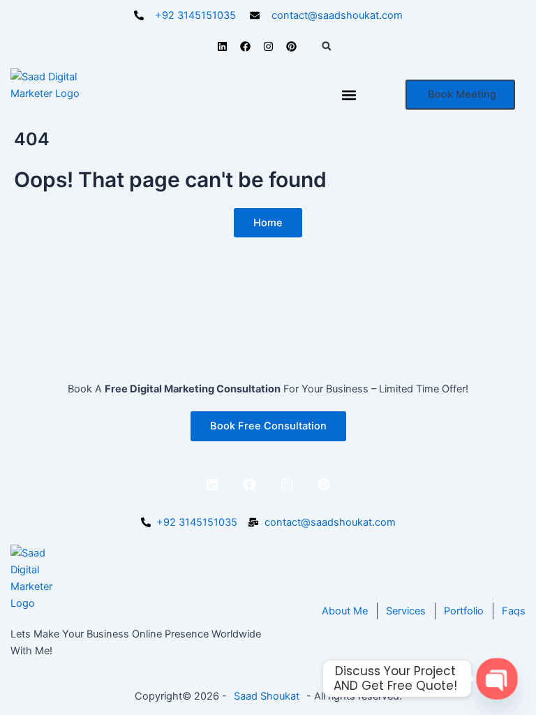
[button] (326, 46)
